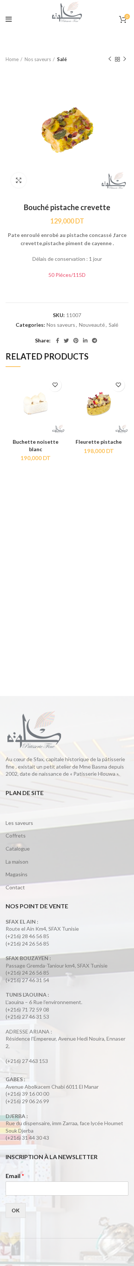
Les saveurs (19, 823)
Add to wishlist (54, 385)
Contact (15, 887)
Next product (124, 59)
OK (16, 1210)
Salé (62, 59)
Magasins (17, 874)
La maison (17, 861)
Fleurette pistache (99, 442)
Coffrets (16, 835)
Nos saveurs (38, 59)
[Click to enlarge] (18, 180)
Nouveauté (92, 325)
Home (12, 59)
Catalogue (18, 848)
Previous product (110, 59)
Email (15, 1175)
